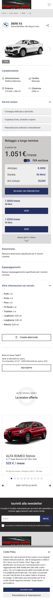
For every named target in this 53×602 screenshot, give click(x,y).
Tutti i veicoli (13, 13)
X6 (30, 13)
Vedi (26, 211)
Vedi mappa (26, 368)
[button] (11, 478)
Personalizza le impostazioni (26, 595)
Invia (46, 519)
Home (4, 13)
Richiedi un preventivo (26, 191)
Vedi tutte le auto (26, 485)
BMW (23, 13)
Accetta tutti (26, 590)
